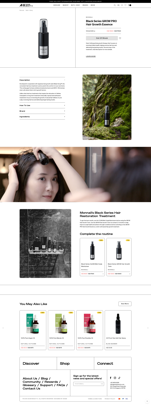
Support (46, 385)
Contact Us (31, 388)
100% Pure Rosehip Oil (85, 338)
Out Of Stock (102, 38)
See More (125, 303)
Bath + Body (75, 5)
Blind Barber (111, 343)
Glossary (29, 385)
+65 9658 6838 (114, 382)
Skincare (56, 5)
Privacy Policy (110, 398)
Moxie (93, 5)
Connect (105, 363)
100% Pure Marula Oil (56, 338)
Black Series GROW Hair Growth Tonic (119, 265)
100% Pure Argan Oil (28, 338)
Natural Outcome (28, 343)
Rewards (51, 381)
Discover (31, 363)
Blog (44, 378)
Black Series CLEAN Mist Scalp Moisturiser (91, 265)
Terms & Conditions (95, 398)
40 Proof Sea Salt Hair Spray (116, 338)
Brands (85, 5)
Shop (65, 363)
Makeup (66, 5)
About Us (30, 378)
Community (32, 381)
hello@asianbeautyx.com (117, 384)
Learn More (91, 56)
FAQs (61, 385)
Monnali (22, 10)
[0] (128, 5)
